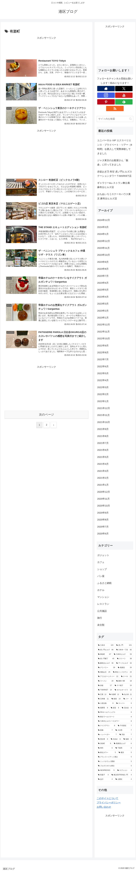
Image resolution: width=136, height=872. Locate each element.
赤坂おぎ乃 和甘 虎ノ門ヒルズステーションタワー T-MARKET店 (114, 173)
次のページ (46, 414)
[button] (130, 118)
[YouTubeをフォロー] (124, 95)
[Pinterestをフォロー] (106, 102)
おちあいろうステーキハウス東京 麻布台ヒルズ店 (114, 196)
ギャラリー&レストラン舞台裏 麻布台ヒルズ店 (113, 185)
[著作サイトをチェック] (106, 88)
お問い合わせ (104, 807)
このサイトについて (107, 798)
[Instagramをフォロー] (106, 95)
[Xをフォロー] (124, 88)
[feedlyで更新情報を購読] (124, 102)
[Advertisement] (46, 46)
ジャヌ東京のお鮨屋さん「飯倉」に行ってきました (112, 162)
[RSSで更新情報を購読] (115, 108)
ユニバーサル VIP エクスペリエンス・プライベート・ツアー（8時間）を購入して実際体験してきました (114, 147)
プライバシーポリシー (109, 802)
